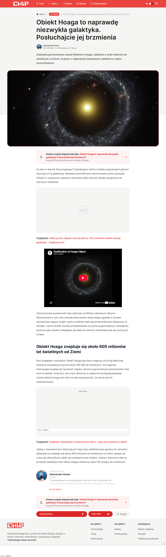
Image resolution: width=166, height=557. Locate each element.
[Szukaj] (156, 4)
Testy (54, 3)
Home (42, 14)
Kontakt (142, 534)
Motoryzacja (97, 538)
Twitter (96, 514)
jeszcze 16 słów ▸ (55, 489)
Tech (41, 3)
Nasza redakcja (145, 529)
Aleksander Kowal (51, 45)
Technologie (97, 529)
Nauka (82, 3)
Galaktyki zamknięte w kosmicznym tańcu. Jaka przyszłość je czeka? (88, 441)
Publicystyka (100, 3)
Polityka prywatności (148, 538)
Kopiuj (123, 514)
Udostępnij (46, 514)
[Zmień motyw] (149, 3)
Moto (69, 3)
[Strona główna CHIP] (21, 3)
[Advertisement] (83, 410)
